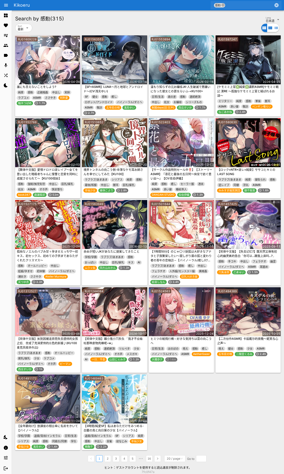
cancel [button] (223, 5)
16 (149, 458)
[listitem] (6, 15)
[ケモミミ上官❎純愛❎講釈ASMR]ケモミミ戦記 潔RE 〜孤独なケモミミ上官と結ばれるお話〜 (248, 91)
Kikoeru (22, 5)
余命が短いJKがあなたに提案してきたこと (112, 251)
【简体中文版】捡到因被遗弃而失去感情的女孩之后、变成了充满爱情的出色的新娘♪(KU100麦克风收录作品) (47, 343)
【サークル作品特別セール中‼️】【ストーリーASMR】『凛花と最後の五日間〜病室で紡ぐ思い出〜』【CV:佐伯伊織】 (181, 174)
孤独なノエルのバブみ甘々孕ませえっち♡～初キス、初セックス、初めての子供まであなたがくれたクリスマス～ (47, 256)
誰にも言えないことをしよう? (36, 86)
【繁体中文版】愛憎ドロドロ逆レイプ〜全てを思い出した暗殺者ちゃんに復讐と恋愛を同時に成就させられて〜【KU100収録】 (47, 174)
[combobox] (249, 5)
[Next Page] (157, 458)
